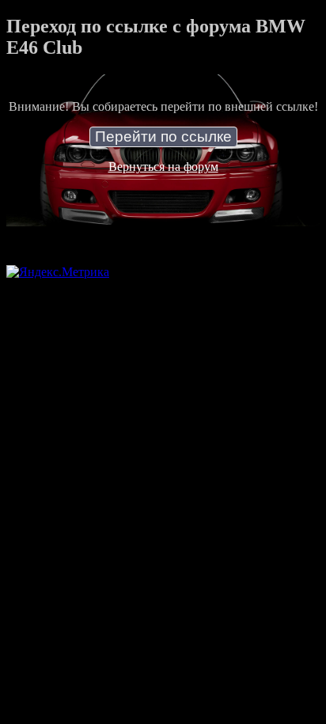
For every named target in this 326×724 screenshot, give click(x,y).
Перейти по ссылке (163, 136)
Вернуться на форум (163, 166)
